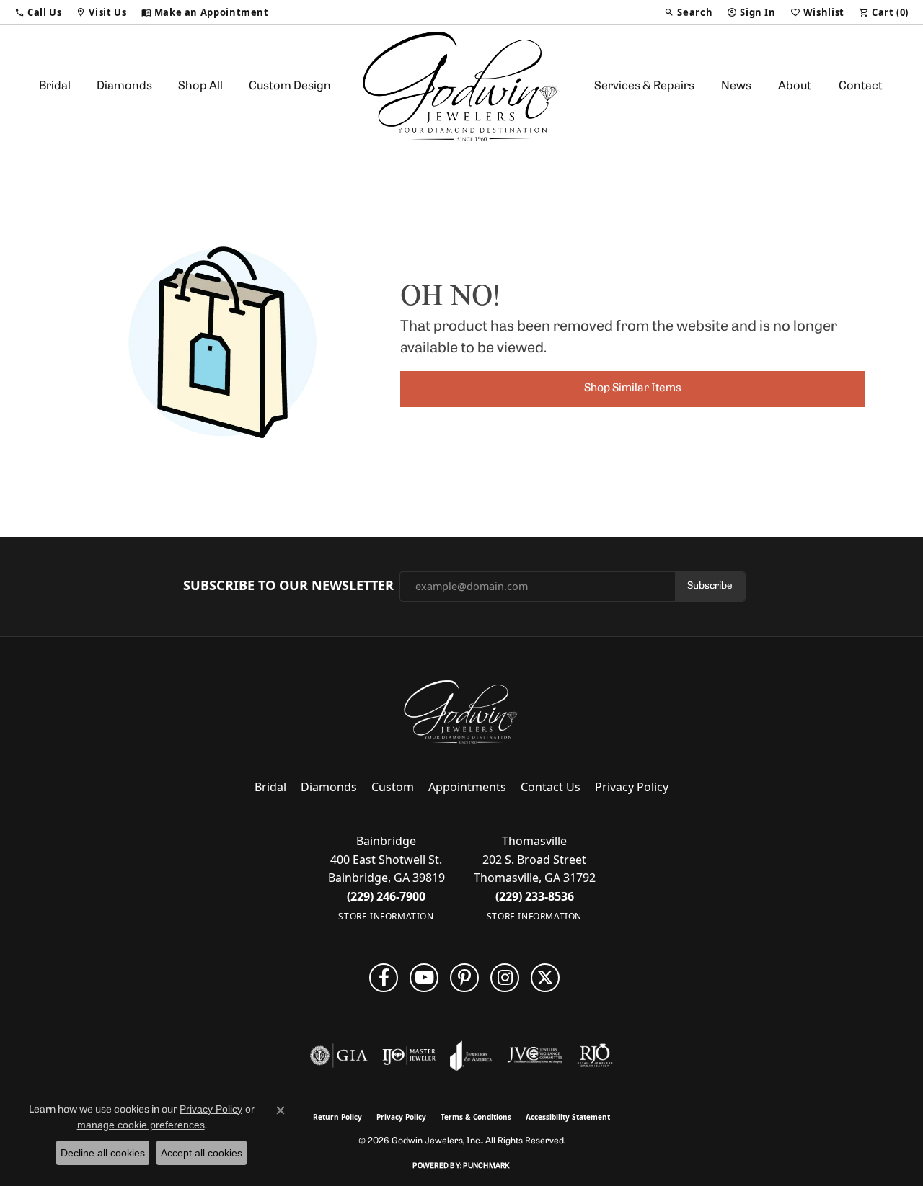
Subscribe (710, 586)
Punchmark (486, 1166)
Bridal (55, 86)
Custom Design (290, 86)
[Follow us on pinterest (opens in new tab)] (464, 977)
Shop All (200, 86)
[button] (37, 12)
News (736, 86)
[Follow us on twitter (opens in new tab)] (545, 977)
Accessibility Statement (568, 1116)
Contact (861, 86)
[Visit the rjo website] (595, 1056)
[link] (205, 12)
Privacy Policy (631, 787)
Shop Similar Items (632, 388)
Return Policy (337, 1116)
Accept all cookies (201, 1153)
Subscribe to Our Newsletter (288, 586)
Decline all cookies (103, 1153)
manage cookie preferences (141, 1125)
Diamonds (124, 86)
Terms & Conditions (476, 1116)
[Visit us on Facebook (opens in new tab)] (383, 977)
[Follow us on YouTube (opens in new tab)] (424, 977)
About (794, 86)
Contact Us (550, 787)
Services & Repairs (644, 86)
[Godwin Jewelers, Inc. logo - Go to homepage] (462, 86)
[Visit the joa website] (471, 1056)
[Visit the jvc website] (535, 1056)
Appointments (467, 787)
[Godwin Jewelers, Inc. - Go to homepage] (461, 712)
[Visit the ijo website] (409, 1056)
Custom (392, 787)
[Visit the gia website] (339, 1056)
